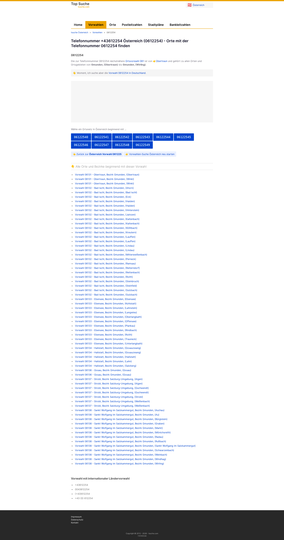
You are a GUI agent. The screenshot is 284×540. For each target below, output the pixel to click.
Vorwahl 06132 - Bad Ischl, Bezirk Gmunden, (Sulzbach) (106, 290)
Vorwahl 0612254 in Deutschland (127, 72)
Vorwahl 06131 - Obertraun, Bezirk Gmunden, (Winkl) (104, 179)
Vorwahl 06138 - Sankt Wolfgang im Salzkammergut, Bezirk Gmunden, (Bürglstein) (121, 419)
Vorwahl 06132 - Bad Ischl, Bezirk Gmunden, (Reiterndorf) (107, 267)
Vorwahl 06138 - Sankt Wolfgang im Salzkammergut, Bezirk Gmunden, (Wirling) (119, 463)
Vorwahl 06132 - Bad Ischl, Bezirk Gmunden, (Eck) (103, 196)
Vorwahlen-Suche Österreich (145, 154)
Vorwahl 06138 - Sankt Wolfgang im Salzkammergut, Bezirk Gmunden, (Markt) (119, 427)
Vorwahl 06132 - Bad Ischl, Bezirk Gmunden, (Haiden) (105, 201)
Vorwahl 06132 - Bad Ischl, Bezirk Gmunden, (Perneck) (105, 259)
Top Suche (80, 5)
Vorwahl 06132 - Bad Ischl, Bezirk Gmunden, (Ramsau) (105, 263)
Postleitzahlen (132, 25)
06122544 (163, 137)
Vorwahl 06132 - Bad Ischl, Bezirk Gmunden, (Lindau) (104, 245)
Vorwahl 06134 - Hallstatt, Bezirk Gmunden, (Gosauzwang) (108, 347)
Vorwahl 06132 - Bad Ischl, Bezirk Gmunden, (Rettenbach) (107, 272)
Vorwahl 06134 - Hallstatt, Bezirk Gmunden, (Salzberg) (105, 365)
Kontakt (74, 522)
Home (78, 25)
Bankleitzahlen (180, 25)
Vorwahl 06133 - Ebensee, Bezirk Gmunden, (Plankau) (105, 325)
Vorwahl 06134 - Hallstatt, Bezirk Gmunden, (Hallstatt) (105, 356)
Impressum (76, 516)
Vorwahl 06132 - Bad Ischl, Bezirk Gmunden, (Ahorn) (104, 187)
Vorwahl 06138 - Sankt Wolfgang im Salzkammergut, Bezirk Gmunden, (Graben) (119, 423)
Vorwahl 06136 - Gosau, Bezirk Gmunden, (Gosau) (103, 370)
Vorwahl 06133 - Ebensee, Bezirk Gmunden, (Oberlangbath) (108, 316)
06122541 (102, 137)
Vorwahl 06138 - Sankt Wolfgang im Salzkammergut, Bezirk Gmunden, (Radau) (119, 436)
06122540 (81, 137)
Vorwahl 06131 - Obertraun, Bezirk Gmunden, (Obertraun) (107, 174)
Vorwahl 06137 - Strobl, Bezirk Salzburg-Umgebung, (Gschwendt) (112, 387)
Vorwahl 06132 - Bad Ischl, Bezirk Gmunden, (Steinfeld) (106, 285)
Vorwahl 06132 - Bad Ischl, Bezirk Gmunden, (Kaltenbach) (107, 219)
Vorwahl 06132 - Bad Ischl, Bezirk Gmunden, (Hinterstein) (107, 210)
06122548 (122, 145)
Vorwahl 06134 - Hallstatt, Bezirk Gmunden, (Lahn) (103, 361)
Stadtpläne (156, 25)
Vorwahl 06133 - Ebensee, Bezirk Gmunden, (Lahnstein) (106, 307)
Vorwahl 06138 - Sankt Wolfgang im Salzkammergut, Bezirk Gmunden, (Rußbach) (120, 441)
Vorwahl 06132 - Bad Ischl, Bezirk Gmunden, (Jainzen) (105, 214)
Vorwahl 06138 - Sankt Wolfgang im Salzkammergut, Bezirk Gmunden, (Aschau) (119, 410)
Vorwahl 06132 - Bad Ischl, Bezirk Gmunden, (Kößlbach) (106, 227)
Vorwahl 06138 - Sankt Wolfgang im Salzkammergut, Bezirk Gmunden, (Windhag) (120, 459)
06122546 (81, 145)
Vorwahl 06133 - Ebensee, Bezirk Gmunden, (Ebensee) (105, 299)
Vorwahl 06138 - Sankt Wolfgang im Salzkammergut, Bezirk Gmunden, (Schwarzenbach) (124, 450)
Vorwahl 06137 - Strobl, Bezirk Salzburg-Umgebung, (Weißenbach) (112, 401)
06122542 (122, 137)
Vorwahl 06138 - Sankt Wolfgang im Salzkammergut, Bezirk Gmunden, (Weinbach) (121, 454)
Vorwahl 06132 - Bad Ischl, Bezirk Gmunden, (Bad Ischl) (106, 192)
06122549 (143, 145)
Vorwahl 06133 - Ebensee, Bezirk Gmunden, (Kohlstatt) (105, 303)
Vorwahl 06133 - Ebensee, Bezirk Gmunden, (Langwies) (106, 312)
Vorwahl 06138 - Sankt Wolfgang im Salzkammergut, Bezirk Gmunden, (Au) (117, 414)
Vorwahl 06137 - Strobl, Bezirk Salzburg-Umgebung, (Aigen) (109, 379)
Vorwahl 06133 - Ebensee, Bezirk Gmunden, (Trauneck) (106, 339)
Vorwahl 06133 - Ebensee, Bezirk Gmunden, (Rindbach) (106, 330)
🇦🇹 (196, 5)
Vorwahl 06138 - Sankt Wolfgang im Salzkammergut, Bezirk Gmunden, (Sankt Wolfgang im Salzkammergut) (135, 445)
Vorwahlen (95, 25)
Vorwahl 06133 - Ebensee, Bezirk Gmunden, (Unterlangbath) (108, 343)
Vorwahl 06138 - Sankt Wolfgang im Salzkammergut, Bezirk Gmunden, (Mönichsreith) (123, 432)
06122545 (184, 137)
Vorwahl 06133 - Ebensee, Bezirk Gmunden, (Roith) (103, 334)
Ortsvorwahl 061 (134, 61)
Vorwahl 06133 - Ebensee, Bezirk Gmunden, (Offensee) (106, 321)
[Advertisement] (142, 101)
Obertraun (161, 61)
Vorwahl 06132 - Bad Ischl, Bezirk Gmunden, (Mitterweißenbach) (111, 254)
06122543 (143, 137)
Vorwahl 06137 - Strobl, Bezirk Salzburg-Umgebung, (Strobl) (109, 396)
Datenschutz (77, 519)
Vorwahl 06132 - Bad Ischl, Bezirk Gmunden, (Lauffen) (105, 236)
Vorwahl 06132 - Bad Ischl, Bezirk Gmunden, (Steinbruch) (107, 281)
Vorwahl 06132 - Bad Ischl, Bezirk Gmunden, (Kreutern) (106, 232)
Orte (112, 25)
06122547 (102, 145)
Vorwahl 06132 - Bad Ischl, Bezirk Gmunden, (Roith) (104, 276)
